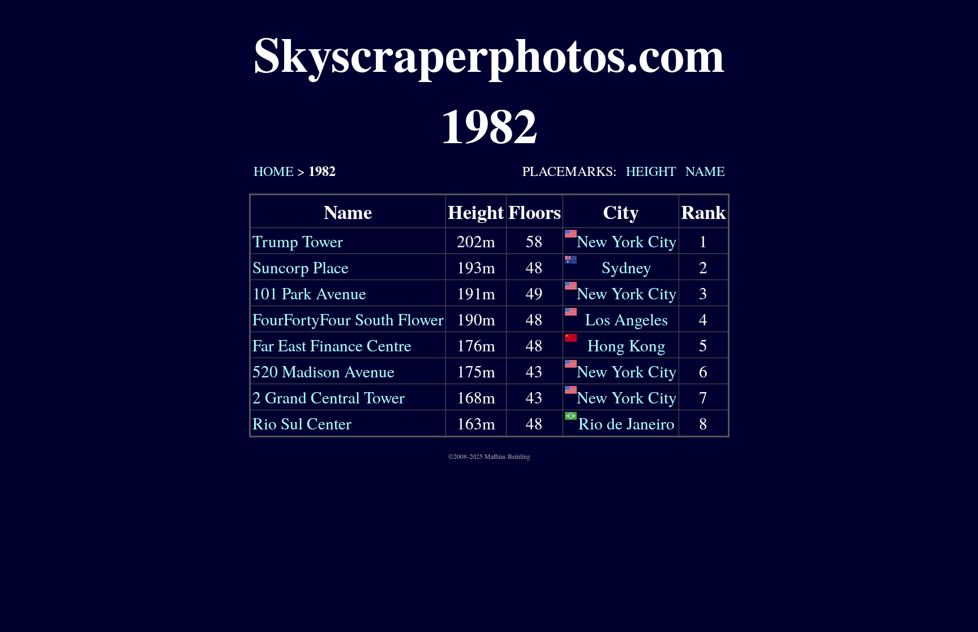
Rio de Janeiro (626, 423)
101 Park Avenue (309, 293)
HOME (271, 170)
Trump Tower (297, 241)
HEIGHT (648, 170)
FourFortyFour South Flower (348, 319)
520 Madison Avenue (323, 371)
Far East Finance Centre (331, 345)
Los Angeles (626, 319)
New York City (627, 241)
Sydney (626, 267)
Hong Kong (626, 345)
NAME (703, 170)
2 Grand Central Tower (328, 397)
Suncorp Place (300, 267)
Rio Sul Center (301, 423)
